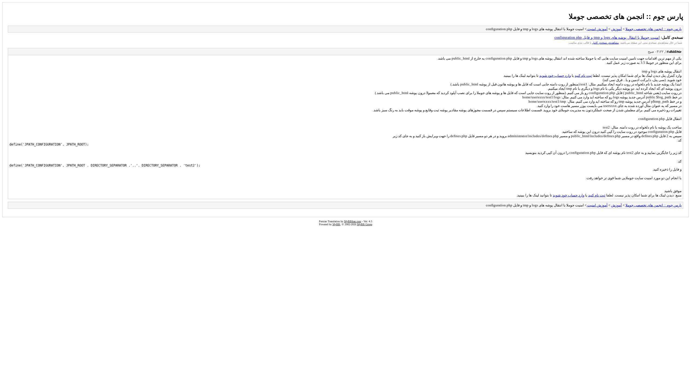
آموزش (616, 29)
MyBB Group (364, 224)
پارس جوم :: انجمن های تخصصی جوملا (626, 16)
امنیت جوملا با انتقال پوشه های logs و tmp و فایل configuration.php (607, 37)
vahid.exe (674, 52)
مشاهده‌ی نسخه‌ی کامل (605, 42)
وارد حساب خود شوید (555, 76)
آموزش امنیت (597, 29)
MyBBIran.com (352, 221)
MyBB (336, 224)
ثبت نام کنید (583, 76)
